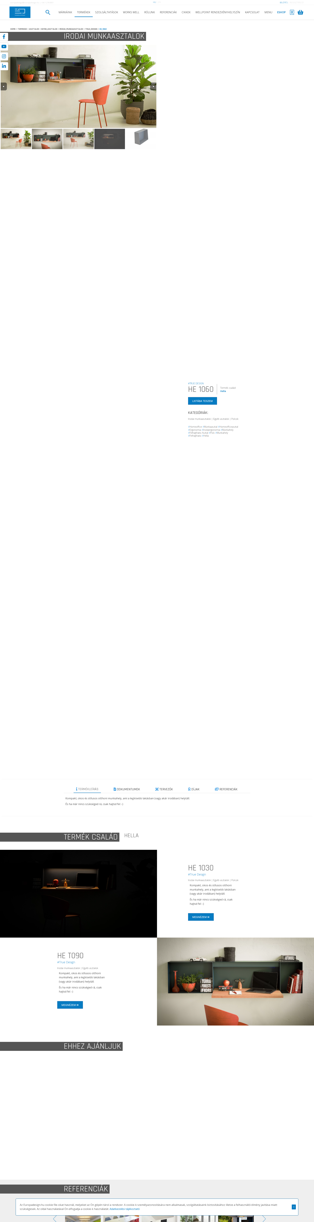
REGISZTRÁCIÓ (297, 2)
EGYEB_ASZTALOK (49, 29)
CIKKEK (186, 12)
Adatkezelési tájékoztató (125, 1209)
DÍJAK (195, 789)
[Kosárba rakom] (245, 1139)
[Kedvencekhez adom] (101, 1081)
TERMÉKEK (83, 12)
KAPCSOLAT (252, 12)
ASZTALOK (34, 29)
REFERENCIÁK (168, 12)
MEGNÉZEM (199, 917)
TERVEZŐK (166, 789)
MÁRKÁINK (65, 12)
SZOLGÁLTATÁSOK (106, 12)
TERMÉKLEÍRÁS (87, 789)
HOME (13, 29)
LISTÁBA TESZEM (202, 401)
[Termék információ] (95, 1081)
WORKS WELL (131, 12)
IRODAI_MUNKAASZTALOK (71, 29)
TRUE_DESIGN (91, 29)
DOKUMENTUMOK (128, 789)
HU (154, 2)
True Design (71, 1110)
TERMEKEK (22, 29)
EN (159, 2)
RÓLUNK (149, 12)
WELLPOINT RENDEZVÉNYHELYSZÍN (217, 12)
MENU (268, 12)
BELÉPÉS (284, 2)
